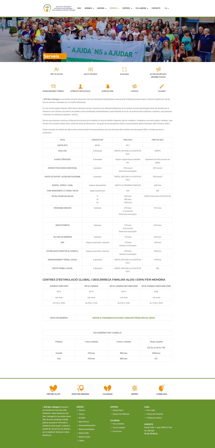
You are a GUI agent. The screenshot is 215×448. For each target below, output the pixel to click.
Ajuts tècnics (84, 422)
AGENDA (100, 8)
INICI (79, 8)
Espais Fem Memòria (121, 414)
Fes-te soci (117, 431)
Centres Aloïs (118, 410)
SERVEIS (113, 8)
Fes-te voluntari (119, 428)
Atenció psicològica (86, 429)
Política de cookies (154, 418)
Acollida (82, 418)
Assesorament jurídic (87, 425)
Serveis (82, 410)
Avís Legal (151, 410)
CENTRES (126, 8)
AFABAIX (88, 8)
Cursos (81, 414)
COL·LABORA (141, 8)
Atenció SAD (84, 433)
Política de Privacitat (155, 414)
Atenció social (84, 437)
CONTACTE (156, 8)
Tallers (81, 441)
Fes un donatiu (118, 424)
